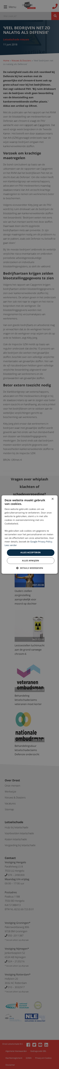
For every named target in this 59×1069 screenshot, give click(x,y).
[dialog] (29, 534)
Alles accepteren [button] (30, 552)
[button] (29, 568)
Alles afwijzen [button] (30, 560)
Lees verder (11, 545)
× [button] (52, 499)
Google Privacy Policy (41, 541)
